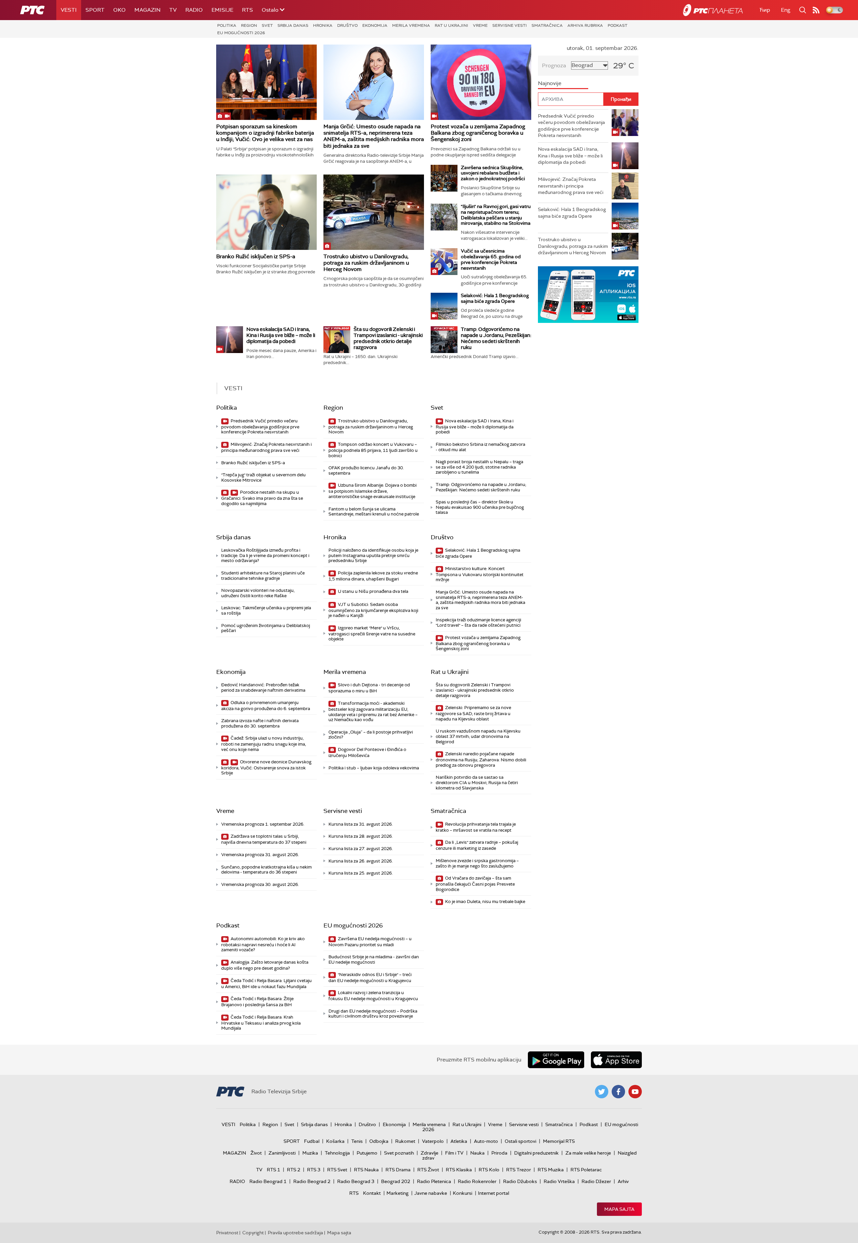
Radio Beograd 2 (311, 1181)
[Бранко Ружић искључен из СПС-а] (266, 212)
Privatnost (227, 1233)
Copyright (253, 1233)
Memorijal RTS (559, 1141)
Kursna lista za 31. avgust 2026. (360, 824)
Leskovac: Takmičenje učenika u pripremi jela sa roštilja (266, 610)
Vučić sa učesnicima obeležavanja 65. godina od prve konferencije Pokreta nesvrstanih (491, 259)
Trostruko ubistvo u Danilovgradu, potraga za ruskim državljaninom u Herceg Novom (366, 263)
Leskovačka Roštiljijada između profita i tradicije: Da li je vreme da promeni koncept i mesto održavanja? (265, 555)
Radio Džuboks (520, 1181)
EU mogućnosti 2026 (241, 33)
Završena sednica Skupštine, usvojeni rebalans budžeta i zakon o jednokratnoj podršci (493, 173)
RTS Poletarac (586, 1170)
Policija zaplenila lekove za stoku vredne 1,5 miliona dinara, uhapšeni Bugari (373, 576)
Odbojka (378, 1141)
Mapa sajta (619, 1209)
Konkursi (462, 1193)
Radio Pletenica (434, 1181)
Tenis (357, 1141)
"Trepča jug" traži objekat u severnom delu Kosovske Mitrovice (263, 477)
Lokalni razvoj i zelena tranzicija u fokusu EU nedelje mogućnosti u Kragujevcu (373, 996)
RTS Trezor (518, 1170)
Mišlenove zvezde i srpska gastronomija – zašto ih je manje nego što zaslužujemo (477, 863)
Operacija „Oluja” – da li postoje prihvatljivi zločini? (370, 734)
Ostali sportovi (520, 1141)
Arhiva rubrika (585, 25)
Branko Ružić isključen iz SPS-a (255, 256)
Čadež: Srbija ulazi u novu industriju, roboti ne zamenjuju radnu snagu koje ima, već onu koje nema (263, 743)
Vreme (480, 25)
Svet (267, 25)
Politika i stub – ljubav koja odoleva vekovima (373, 768)
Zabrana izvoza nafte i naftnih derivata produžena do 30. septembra (260, 723)
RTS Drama (398, 1170)
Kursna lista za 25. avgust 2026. (360, 873)
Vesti (69, 9)
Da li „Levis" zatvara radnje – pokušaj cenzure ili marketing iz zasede (477, 845)
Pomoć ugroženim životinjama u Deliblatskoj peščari (265, 628)
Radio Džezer (596, 1181)
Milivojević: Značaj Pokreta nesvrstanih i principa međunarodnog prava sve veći (266, 447)
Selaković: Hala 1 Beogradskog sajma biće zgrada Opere (495, 298)
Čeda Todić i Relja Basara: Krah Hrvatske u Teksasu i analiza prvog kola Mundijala (261, 1022)
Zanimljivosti (282, 1153)
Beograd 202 (395, 1181)
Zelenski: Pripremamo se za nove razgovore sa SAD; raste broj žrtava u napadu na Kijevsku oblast (473, 713)
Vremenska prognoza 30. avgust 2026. (260, 884)
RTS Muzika (551, 1170)
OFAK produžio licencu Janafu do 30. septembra (366, 470)
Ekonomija (374, 25)
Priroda (499, 1153)
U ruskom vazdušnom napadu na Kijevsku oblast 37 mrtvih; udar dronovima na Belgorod (478, 736)
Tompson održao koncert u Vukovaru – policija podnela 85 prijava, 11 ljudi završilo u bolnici (373, 450)
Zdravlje (429, 1153)
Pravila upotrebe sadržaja (295, 1233)
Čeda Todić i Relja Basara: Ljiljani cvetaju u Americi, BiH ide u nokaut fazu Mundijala (266, 983)
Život (256, 1153)
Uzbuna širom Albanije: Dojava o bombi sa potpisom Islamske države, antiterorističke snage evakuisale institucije (372, 490)
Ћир (764, 9)
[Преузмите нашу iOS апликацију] (616, 1059)
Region (249, 25)
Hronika (322, 25)
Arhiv (623, 1181)
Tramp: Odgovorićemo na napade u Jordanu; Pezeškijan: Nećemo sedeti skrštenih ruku (496, 338)
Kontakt (372, 1193)
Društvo (347, 25)
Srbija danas (293, 25)
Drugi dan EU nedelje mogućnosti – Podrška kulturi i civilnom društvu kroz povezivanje (372, 1013)
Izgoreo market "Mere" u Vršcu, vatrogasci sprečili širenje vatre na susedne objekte (371, 633)
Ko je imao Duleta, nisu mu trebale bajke (484, 901)
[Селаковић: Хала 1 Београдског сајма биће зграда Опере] (444, 306)
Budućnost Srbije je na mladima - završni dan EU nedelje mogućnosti (373, 959)
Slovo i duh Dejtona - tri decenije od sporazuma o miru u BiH (369, 688)
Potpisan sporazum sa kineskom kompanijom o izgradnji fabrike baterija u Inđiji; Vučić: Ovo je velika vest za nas (265, 133)
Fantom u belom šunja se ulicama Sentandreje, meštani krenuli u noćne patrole (373, 511)
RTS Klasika (459, 1170)
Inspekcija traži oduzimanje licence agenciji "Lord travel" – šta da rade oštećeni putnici (478, 622)
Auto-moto (486, 1141)
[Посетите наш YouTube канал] (635, 1091)
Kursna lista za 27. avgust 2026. (360, 848)
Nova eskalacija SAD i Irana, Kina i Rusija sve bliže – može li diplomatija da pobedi (280, 335)
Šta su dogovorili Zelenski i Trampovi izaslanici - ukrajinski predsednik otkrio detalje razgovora (388, 338)
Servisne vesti (509, 25)
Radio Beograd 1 (268, 1181)
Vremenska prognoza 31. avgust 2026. (260, 854)
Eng (785, 9)
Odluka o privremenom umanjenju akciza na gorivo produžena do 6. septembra (265, 705)
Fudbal (311, 1141)
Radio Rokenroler (477, 1181)
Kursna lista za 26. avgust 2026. (360, 861)
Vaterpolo (433, 1141)
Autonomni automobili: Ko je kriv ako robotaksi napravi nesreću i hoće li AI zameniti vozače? (263, 944)
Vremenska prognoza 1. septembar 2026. (262, 824)
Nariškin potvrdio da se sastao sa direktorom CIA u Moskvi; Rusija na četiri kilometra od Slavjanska (477, 782)
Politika (226, 25)
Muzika (310, 1153)
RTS (247, 9)
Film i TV (454, 1153)
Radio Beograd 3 (355, 1181)
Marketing (397, 1193)
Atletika (458, 1141)
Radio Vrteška (559, 1181)
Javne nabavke (430, 1193)
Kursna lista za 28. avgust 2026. (360, 836)
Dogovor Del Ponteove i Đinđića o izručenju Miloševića (367, 752)
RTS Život (428, 1170)
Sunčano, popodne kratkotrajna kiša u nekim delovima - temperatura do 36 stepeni (266, 869)
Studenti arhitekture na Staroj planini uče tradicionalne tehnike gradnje (263, 575)
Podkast (617, 25)
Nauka (477, 1153)
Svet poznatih (399, 1153)
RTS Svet (337, 1170)
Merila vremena (411, 25)
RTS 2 (293, 1170)
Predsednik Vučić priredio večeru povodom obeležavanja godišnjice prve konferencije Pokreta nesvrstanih (260, 426)
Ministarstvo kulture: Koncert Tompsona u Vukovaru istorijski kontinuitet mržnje (480, 574)
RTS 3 (313, 1170)
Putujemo (367, 1153)
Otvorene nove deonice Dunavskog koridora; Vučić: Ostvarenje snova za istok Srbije (266, 767)
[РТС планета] (712, 10)
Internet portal (493, 1193)
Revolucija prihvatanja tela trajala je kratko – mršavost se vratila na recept (476, 827)
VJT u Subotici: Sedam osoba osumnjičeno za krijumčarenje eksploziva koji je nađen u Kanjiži (373, 610)
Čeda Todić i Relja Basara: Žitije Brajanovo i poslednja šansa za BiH (257, 1002)
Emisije (222, 9)
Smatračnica (547, 25)
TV (173, 9)
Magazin (147, 9)
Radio (194, 9)
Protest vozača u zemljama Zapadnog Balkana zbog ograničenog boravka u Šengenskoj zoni (478, 133)
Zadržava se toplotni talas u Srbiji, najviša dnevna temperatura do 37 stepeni (263, 839)
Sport (95, 9)
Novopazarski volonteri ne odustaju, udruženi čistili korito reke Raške (258, 593)
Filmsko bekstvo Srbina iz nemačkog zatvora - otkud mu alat (480, 447)
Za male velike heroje (588, 1153)
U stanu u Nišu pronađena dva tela (372, 591)
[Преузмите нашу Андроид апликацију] (556, 1059)
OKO (119, 9)
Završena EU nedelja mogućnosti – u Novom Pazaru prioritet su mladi (370, 942)
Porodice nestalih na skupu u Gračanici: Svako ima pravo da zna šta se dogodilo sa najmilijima (262, 497)
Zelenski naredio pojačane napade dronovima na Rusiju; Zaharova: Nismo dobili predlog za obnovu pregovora (481, 759)
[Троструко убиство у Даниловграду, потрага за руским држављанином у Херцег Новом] (373, 212)
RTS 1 (273, 1170)
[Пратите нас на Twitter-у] (601, 1091)
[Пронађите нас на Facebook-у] (618, 1091)
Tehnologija (337, 1153)
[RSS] (816, 10)
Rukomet (405, 1141)
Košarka (335, 1141)
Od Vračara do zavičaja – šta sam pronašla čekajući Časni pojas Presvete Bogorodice (475, 883)
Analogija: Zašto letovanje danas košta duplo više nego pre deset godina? (264, 965)
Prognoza (554, 65)
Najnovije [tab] (549, 83)
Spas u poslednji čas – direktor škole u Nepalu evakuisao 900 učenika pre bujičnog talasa (480, 507)
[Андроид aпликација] (588, 294)
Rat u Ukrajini (451, 25)
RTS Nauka (366, 1170)
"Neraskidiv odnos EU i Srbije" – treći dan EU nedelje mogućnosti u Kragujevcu (370, 977)
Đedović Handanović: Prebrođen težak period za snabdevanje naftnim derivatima (263, 687)
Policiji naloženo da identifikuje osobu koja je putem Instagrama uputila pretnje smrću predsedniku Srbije (373, 555)
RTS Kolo (489, 1170)
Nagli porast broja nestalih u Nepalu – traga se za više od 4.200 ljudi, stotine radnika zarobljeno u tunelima (479, 467)
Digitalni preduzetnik (536, 1153)
